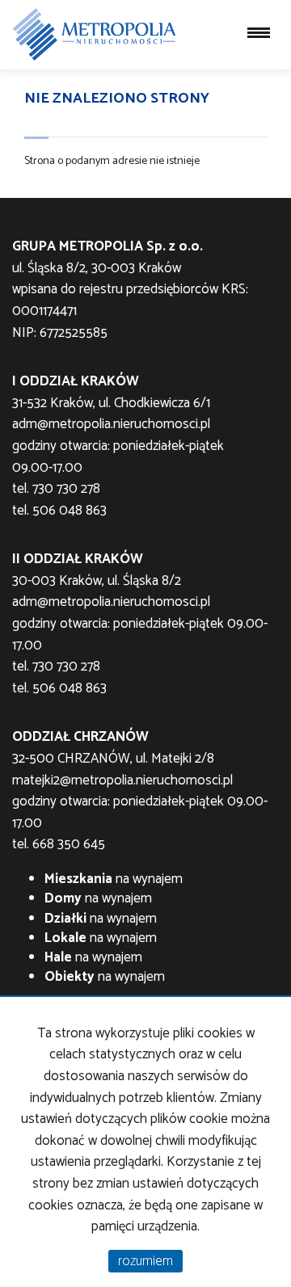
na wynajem (113, 879)
